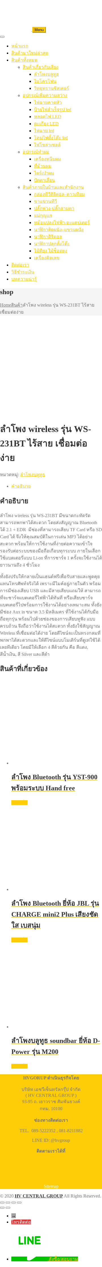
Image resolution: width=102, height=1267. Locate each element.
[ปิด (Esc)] (19, 1202)
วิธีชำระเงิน (22, 272)
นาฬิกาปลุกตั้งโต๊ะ (52, 243)
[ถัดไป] (8, 1208)
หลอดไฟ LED (47, 116)
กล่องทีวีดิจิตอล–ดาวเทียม (59, 194)
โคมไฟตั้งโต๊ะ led (51, 137)
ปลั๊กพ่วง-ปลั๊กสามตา (54, 208)
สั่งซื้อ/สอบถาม (63, 1259)
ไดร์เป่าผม (44, 173)
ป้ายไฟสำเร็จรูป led (52, 109)
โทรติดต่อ (21, 1222)
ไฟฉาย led (44, 130)
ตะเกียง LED (46, 123)
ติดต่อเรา (20, 264)
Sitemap (51, 1186)
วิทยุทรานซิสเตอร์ (51, 88)
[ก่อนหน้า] (2, 1208)
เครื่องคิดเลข (47, 257)
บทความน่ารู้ (24, 279)
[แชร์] (13, 1202)
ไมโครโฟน (45, 81)
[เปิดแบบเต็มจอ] (8, 1202)
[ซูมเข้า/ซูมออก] (2, 1202)
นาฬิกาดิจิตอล (48, 236)
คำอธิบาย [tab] (21, 486)
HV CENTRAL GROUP (39, 1196)
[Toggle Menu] (2, 37)
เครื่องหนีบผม (47, 159)
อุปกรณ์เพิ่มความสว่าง (45, 95)
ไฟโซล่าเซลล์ (47, 144)
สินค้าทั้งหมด (24, 60)
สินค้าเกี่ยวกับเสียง (40, 67)
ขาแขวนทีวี (45, 201)
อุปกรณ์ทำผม (36, 151)
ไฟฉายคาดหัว (48, 102)
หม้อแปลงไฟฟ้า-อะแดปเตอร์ (62, 222)
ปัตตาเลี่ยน (44, 180)
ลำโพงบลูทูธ (46, 74)
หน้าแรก (19, 46)
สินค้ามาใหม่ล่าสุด (29, 53)
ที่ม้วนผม (43, 166)
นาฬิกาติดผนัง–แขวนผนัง (59, 229)
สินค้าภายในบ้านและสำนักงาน (53, 187)
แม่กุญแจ (43, 215)
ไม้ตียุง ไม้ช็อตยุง (50, 250)
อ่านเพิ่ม (19, 802)
